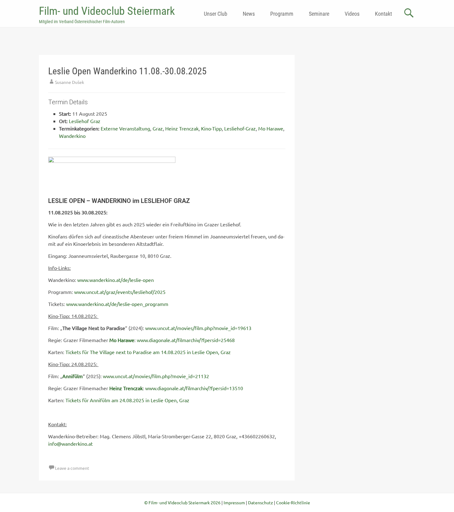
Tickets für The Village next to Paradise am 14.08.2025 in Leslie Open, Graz (148, 352)
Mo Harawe (270, 128)
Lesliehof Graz (84, 121)
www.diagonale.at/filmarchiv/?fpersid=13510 (194, 388)
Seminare (319, 13)
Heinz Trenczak (182, 128)
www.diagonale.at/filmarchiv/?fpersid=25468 (186, 340)
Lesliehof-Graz (240, 128)
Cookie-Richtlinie (293, 502)
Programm (281, 13)
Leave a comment (72, 468)
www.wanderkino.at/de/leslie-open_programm (117, 304)
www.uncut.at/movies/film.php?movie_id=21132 (156, 376)
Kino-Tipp (211, 128)
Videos (352, 13)
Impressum (234, 502)
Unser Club (215, 13)
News (249, 13)
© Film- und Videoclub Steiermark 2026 (182, 502)
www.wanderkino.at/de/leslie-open (115, 280)
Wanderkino (72, 136)
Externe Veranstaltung (125, 128)
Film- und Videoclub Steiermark (107, 11)
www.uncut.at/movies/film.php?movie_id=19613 (198, 328)
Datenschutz (260, 502)
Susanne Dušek (69, 82)
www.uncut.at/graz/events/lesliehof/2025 (120, 292)
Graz (158, 128)
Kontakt (383, 13)
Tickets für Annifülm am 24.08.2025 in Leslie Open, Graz (127, 400)
